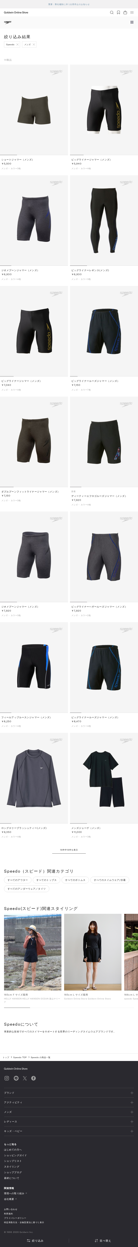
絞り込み (38, 1240)
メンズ (27, 44)
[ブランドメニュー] (132, 22)
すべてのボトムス (75, 880)
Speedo (10, 44)
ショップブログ (13, 1172)
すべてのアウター (18, 880)
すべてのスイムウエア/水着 (110, 880)
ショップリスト (13, 1160)
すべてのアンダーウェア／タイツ (27, 888)
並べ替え (105, 1240)
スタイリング (11, 1166)
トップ (6, 1057)
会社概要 (9, 1199)
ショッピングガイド (15, 1155)
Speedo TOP (20, 1057)
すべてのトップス (46, 880)
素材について (11, 1178)
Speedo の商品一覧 (41, 1057)
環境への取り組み (14, 1193)
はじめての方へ (13, 1149)
